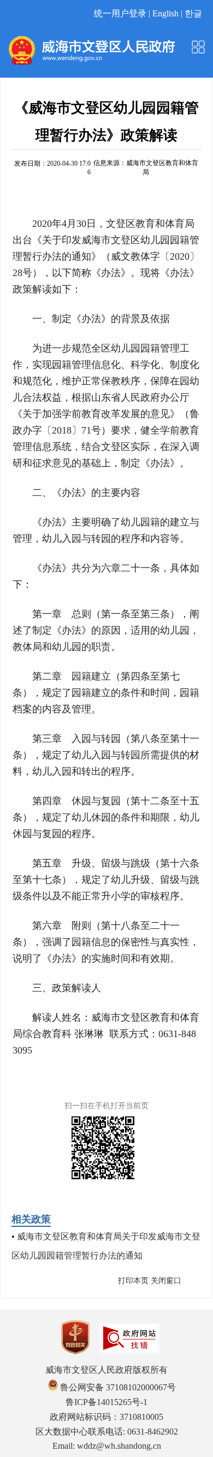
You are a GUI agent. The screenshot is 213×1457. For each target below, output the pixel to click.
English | (168, 13)
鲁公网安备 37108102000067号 (117, 1387)
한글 (193, 13)
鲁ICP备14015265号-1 (106, 1402)
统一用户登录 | (123, 13)
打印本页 (133, 1281)
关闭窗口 (166, 1281)
